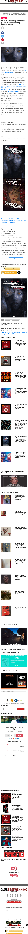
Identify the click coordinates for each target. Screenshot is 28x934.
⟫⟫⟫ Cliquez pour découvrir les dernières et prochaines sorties (13, 860)
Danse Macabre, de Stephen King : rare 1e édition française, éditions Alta (20, 497)
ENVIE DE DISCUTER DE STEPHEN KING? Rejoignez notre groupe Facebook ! (14, 333)
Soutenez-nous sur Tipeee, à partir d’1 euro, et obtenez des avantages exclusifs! (21, 577)
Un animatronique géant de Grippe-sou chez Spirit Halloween (18, 839)
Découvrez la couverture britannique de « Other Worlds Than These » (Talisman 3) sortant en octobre (20, 455)
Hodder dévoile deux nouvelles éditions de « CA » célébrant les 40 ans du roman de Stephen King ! (17, 808)
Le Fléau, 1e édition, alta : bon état (20, 607)
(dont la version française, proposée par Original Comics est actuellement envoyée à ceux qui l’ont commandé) (14, 87)
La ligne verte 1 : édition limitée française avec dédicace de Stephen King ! (20, 561)
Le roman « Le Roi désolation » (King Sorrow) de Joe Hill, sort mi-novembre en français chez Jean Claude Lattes (20, 375)
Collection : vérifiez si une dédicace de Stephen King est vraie (21, 528)
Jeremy (6, 28)
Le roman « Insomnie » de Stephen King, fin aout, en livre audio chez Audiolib (21, 406)
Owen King (7, 320)
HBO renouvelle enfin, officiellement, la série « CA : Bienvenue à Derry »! (17, 796)
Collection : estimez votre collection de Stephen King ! (19, 592)
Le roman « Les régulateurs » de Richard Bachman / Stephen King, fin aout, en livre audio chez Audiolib (20, 343)
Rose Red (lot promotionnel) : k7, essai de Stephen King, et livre (20, 513)
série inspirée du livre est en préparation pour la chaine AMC (12, 258)
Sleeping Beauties (15, 320)
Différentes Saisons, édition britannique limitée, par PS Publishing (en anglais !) (20, 545)
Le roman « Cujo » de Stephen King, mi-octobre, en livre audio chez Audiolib (20, 358)
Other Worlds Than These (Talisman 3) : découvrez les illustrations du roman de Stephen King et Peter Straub (21, 391)
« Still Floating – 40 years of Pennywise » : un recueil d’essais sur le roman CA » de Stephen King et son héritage (21, 439)
